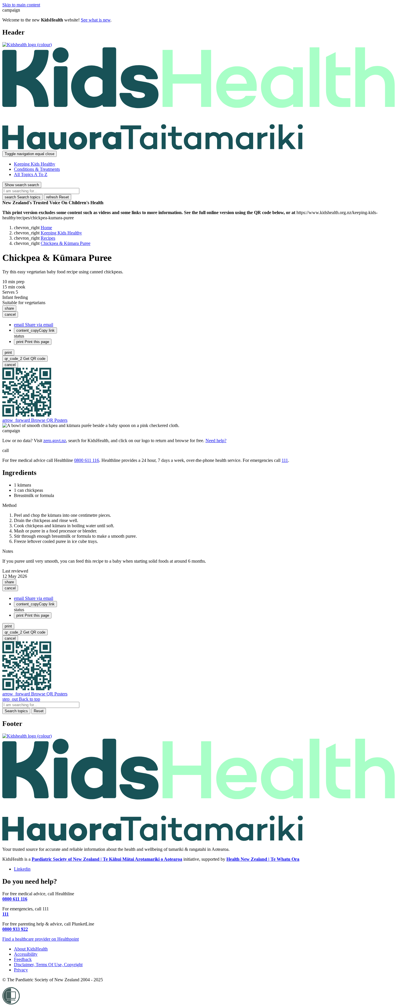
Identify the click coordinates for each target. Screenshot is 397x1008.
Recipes (48, 238)
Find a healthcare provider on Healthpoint (40, 939)
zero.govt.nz (54, 440)
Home (46, 227)
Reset (57, 197)
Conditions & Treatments (37, 169)
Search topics (22, 197)
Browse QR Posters (34, 420)
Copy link (35, 330)
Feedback (23, 959)
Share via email (33, 324)
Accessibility (25, 954)
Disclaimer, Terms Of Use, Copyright (48, 964)
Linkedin (22, 869)
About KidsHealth (31, 948)
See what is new (95, 19)
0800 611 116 (86, 460)
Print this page (32, 342)
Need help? (215, 440)
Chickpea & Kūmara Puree (65, 243)
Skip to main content (21, 4)
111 (285, 460)
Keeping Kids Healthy (34, 164)
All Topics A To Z (30, 174)
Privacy (21, 969)
